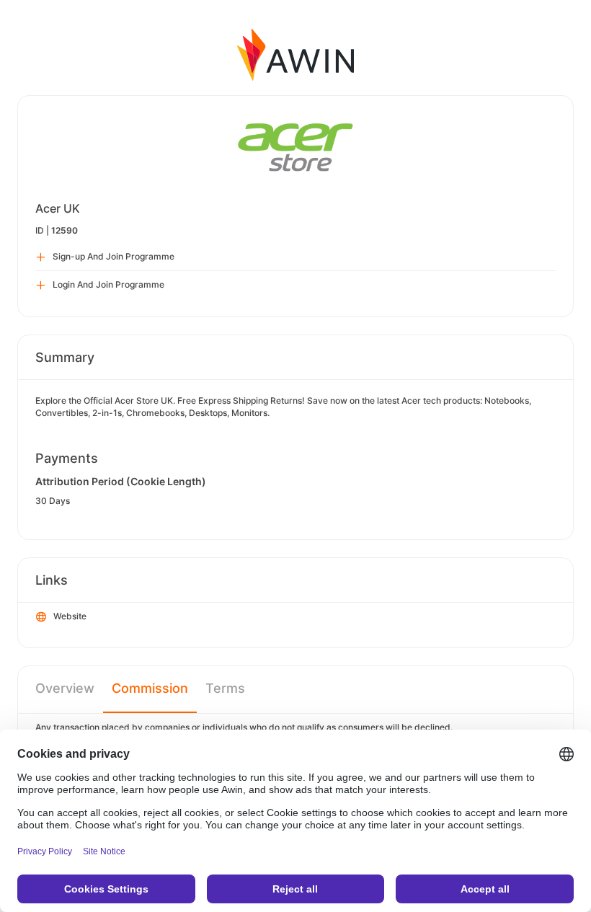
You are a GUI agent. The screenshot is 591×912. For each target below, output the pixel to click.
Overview (64, 688)
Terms (225, 688)
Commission (150, 688)
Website (69, 616)
